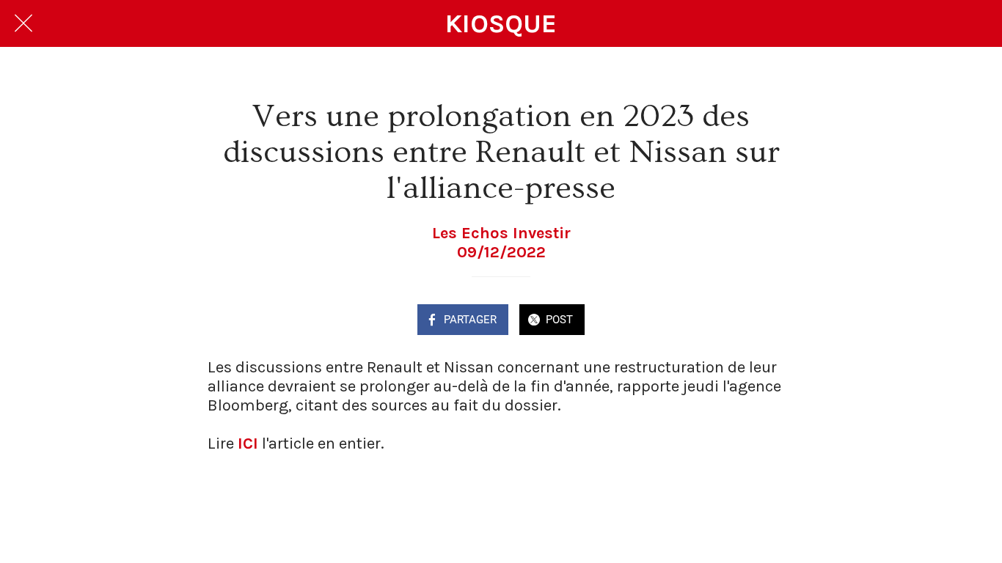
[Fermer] (23, 23)
